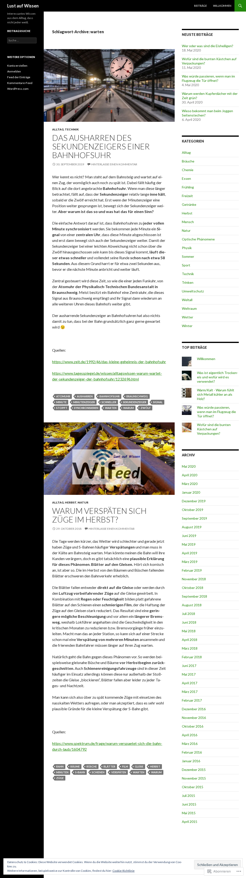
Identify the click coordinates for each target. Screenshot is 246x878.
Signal (158, 402)
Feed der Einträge (18, 77)
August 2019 (192, 527)
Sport (186, 265)
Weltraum (189, 308)
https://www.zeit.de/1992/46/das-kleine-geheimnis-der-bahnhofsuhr (109, 361)
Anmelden (14, 71)
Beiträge (200, 5)
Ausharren (85, 396)
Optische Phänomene (198, 239)
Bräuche (188, 161)
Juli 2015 (188, 796)
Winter (187, 326)
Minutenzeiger (84, 402)
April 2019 (189, 553)
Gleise (139, 766)
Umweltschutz (193, 291)
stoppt (61, 407)
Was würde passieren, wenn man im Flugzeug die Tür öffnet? (208, 78)
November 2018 (194, 579)
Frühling (188, 187)
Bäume (75, 766)
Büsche (91, 766)
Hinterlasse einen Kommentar (114, 164)
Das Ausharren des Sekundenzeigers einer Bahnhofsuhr (101, 146)
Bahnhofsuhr (109, 396)
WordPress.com (18, 88)
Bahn (60, 766)
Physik (187, 248)
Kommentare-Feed (19, 83)
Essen (186, 178)
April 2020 (189, 475)
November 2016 (194, 718)
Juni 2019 (189, 536)
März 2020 (189, 484)
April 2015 (189, 822)
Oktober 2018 (192, 588)
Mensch (188, 222)
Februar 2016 (192, 752)
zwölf (146, 407)
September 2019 (194, 518)
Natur (83, 502)
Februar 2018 (192, 657)
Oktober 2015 (192, 787)
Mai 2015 (189, 813)
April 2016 (189, 735)
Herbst (70, 502)
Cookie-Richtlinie (123, 870)
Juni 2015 (189, 804)
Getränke (189, 204)
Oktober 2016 (192, 726)
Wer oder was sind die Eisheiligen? (207, 46)
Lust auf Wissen (23, 5)
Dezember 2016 (194, 709)
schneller (109, 402)
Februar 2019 (192, 570)
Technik (72, 129)
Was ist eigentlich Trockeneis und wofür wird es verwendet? (217, 377)
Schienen (98, 772)
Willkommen (222, 5)
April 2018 (189, 640)
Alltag (58, 129)
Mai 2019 (189, 544)
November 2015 (194, 778)
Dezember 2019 (194, 501)
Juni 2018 (189, 622)
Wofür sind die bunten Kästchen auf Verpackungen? (214, 429)
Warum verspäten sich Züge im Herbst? (99, 515)
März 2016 (189, 744)
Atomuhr (63, 396)
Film (125, 766)
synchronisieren (86, 407)
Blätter (109, 766)
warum (128, 407)
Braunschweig (137, 396)
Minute (61, 402)
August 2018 (192, 605)
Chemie (187, 170)
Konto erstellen (17, 65)
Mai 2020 (189, 466)
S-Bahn (80, 772)
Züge (60, 778)
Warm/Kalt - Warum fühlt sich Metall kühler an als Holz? (215, 394)
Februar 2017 (192, 700)
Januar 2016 (191, 761)
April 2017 (189, 683)
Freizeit (187, 196)
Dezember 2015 (194, 770)
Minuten (62, 772)
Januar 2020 (191, 492)
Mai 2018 (189, 631)
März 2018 (189, 648)
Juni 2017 (189, 666)
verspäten (118, 772)
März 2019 (189, 562)
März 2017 (189, 692)
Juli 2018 (188, 614)
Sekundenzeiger (134, 402)
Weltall (187, 300)
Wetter (187, 317)
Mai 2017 (189, 674)
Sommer (188, 256)
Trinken (187, 282)
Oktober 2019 (192, 510)
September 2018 (194, 596)
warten (111, 407)
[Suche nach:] (22, 40)
